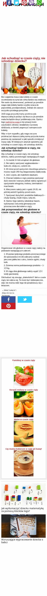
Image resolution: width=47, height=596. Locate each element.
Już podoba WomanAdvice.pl (23, 273)
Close (41, 258)
